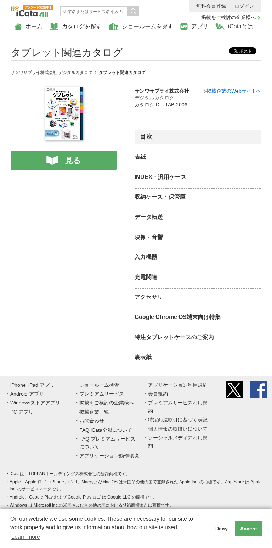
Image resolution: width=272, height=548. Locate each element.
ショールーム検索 (99, 385)
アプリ (199, 26)
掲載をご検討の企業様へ (228, 17)
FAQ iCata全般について (105, 430)
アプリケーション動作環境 (109, 456)
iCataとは (240, 26)
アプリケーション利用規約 (178, 385)
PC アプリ (21, 412)
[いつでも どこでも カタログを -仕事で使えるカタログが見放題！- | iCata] (32, 9)
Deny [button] (221, 528)
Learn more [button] (25, 537)
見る (73, 160)
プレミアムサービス (101, 394)
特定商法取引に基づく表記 (178, 419)
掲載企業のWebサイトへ (233, 91)
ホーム (34, 26)
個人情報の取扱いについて (178, 429)
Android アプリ (27, 394)
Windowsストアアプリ (35, 403)
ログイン (244, 6)
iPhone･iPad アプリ (32, 385)
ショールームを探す (147, 26)
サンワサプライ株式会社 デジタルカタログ (51, 72)
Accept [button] (248, 528)
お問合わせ (91, 421)
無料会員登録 (211, 6)
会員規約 (158, 394)
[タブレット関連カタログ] (64, 91)
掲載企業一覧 (94, 412)
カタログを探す (82, 26)
